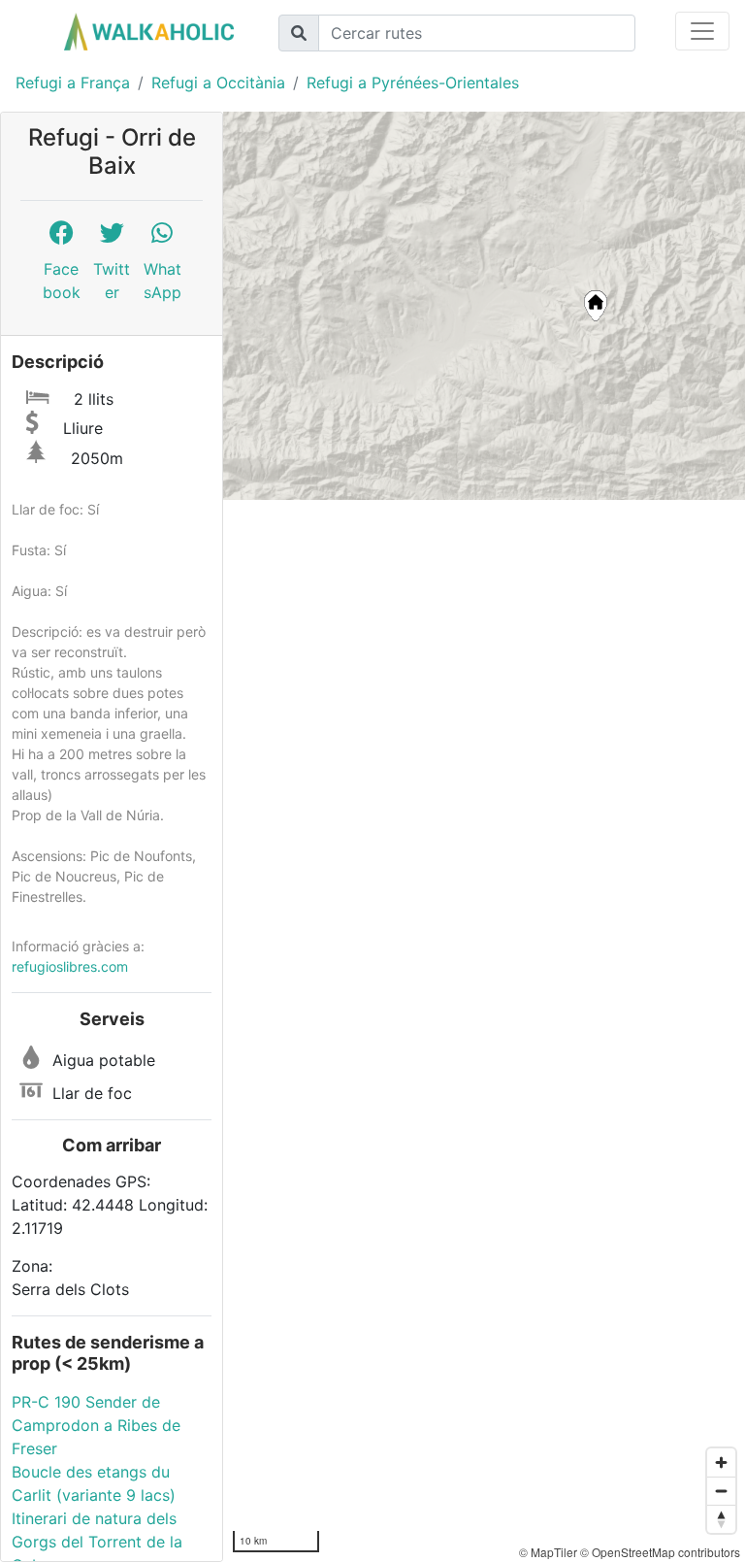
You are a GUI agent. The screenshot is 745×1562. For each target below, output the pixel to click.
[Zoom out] (721, 1491)
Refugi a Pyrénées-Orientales (413, 82)
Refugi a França (73, 82)
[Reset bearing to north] (721, 1519)
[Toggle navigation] (702, 31)
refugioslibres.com (70, 966)
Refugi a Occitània (218, 82)
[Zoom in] (721, 1462)
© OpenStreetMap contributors (660, 1552)
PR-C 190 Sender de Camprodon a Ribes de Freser (96, 1425)
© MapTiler (548, 1552)
